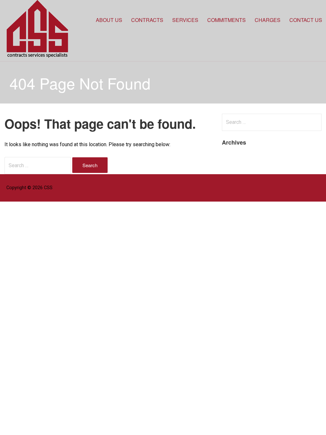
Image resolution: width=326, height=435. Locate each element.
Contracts (147, 20)
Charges (267, 20)
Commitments (226, 20)
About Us (109, 20)
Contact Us (305, 20)
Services (185, 20)
